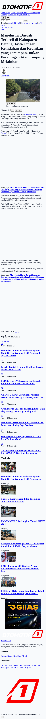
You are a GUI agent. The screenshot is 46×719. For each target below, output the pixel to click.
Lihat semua (5, 342)
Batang (3, 133)
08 (2, 444)
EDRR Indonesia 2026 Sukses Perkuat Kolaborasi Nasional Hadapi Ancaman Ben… (20, 568)
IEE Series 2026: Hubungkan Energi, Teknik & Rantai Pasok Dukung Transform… (22, 592)
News (13, 13)
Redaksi (4, 656)
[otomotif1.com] (23, 10)
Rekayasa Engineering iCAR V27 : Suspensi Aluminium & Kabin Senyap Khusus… (22, 544)
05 (2, 402)
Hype (28, 15)
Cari (25, 21)
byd (18, 23)
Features (18, 13)
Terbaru (10, 665)
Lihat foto (11, 104)
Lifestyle (4, 15)
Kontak (10, 656)
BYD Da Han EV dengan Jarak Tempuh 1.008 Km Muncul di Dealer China (21, 382)
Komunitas (12, 15)
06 (2, 416)
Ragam (19, 15)
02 (2, 360)
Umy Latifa (5, 76)
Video (16, 665)
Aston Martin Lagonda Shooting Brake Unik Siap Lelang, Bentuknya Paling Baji (23, 410)
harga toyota (25, 23)
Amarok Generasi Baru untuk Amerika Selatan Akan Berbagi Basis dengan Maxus (22, 396)
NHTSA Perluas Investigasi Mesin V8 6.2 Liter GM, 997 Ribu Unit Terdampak (21, 451)
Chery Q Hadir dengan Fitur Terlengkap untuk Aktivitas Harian (21, 500)
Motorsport (36, 13)
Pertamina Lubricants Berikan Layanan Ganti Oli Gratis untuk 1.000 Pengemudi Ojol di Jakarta (20, 353)
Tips (30, 13)
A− (12, 110)
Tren (24, 15)
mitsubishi (12, 23)
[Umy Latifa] (4, 74)
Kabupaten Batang (31, 114)
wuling (34, 23)
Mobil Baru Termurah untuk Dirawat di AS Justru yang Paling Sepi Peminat (22, 423)
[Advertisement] (23, 161)
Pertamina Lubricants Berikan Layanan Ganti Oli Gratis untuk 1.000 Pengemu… (21, 477)
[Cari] (3, 18)
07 (2, 430)
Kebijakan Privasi (20, 656)
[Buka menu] (7, 18)
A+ (20, 110)
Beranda (4, 27)
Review (25, 13)
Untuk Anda (5, 13)
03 (2, 374)
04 (2, 388)
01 (2, 344)
